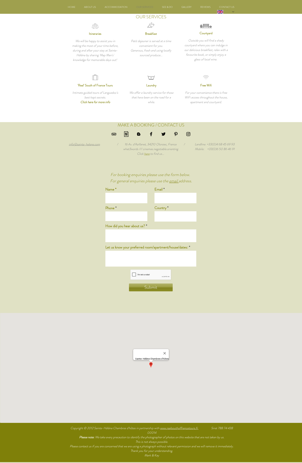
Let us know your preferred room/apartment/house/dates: (146, 247)
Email (158, 189)
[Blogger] (138, 134)
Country (160, 208)
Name (109, 189)
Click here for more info (95, 102)
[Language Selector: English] (222, 12)
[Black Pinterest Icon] (176, 134)
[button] (167, 7)
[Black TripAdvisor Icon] (114, 134)
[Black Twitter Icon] (163, 134)
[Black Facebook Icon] (151, 134)
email (174, 181)
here (147, 153)
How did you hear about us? (125, 226)
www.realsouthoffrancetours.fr (179, 428)
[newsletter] (126, 134)
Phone (109, 208)
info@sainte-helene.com (84, 144)
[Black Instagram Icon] (188, 134)
